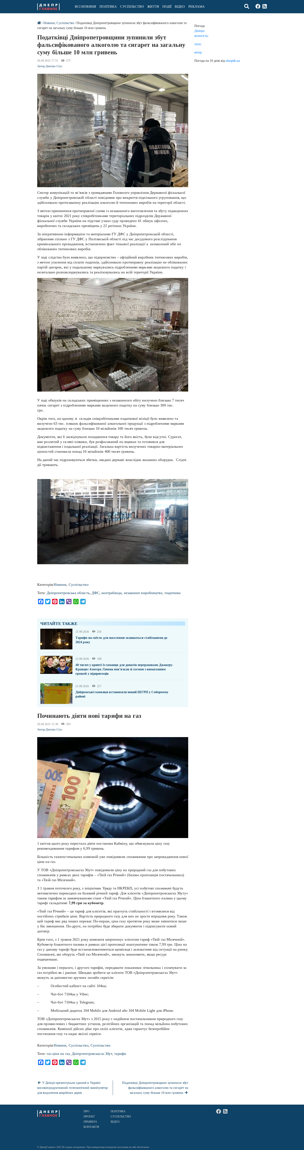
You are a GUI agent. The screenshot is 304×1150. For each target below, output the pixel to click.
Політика (108, 6)
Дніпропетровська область (68, 593)
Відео (180, 6)
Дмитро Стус (54, 66)
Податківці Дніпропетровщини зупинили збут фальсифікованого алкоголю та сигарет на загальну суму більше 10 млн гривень (155, 1087)
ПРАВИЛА (90, 1121)
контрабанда (112, 593)
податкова (173, 593)
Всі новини (85, 6)
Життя (153, 6)
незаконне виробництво (143, 593)
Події (166, 6)
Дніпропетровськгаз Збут (92, 1054)
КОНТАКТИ (91, 1126)
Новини (49, 23)
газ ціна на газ (58, 1054)
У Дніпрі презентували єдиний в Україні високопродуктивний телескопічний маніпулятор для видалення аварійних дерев (72, 1087)
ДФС (95, 593)
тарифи (120, 1054)
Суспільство (132, 6)
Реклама (196, 6)
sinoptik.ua (233, 60)
